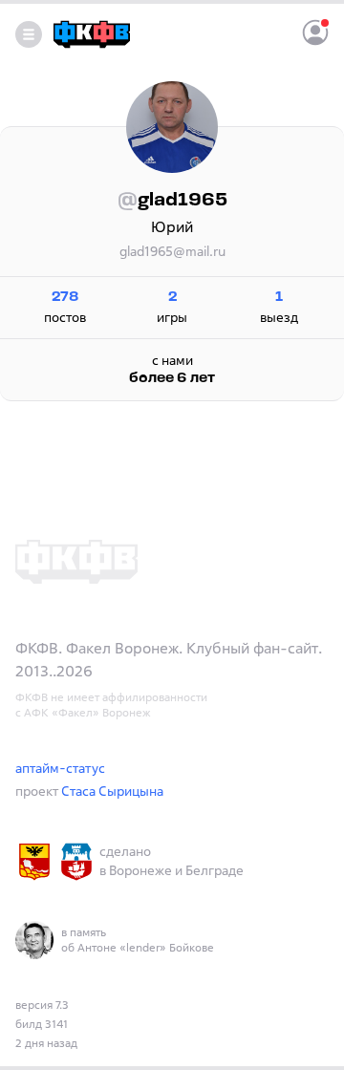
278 (65, 297)
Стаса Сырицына (112, 790)
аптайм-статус (60, 768)
